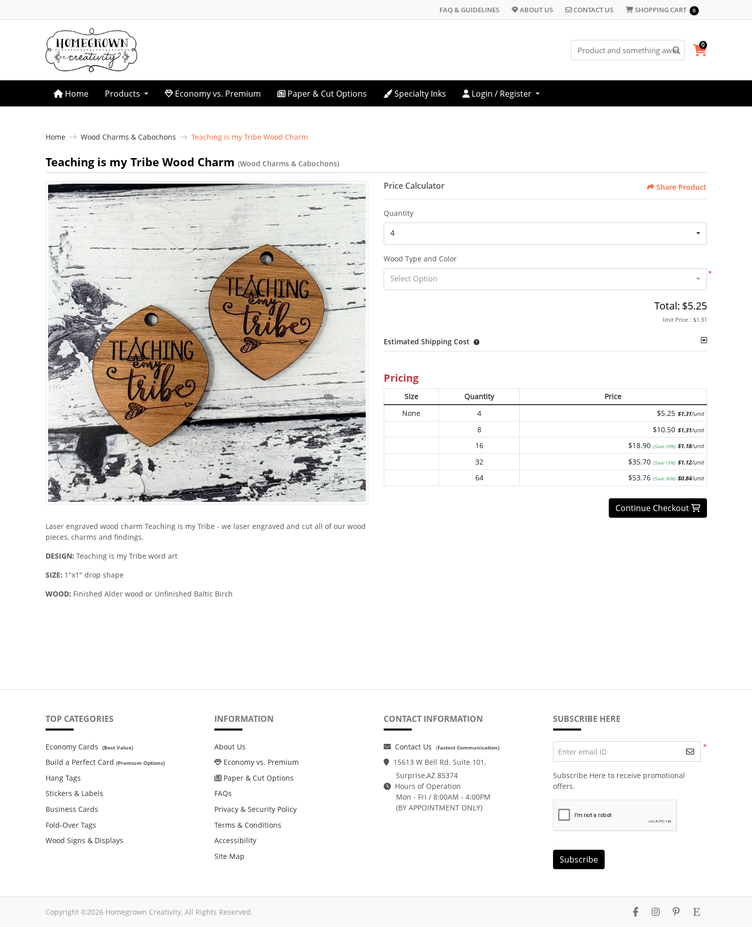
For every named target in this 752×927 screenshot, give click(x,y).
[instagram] (656, 912)
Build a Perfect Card (80, 762)
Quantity (398, 213)
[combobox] (545, 234)
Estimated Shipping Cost (427, 341)
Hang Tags (63, 778)
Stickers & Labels (74, 793)
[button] (474, 341)
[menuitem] (71, 93)
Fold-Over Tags (71, 825)
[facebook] (635, 912)
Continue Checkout (653, 508)
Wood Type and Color (420, 258)
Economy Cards (72, 747)
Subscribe (579, 859)
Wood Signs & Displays (84, 840)
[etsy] (696, 912)
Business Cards (72, 809)
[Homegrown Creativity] (92, 50)
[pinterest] (676, 912)
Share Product (681, 187)
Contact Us (413, 747)
